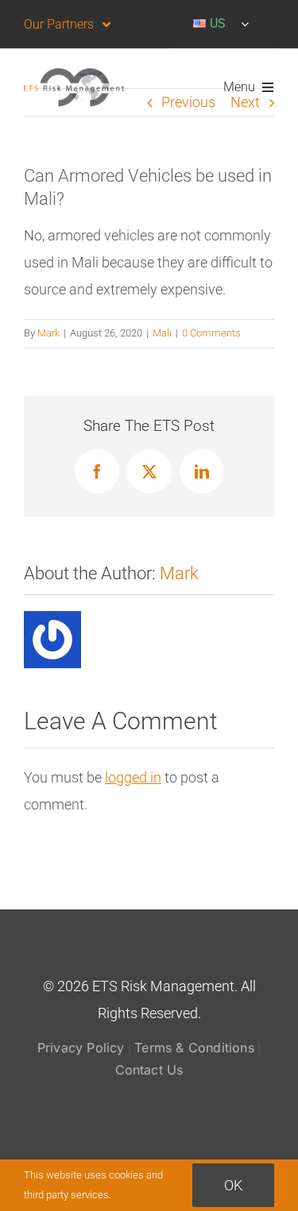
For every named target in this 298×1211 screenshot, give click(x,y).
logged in (133, 777)
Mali (162, 333)
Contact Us (149, 1070)
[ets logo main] (74, 75)
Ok (233, 1185)
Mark (48, 333)
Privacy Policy (81, 1047)
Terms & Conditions (194, 1047)
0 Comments (211, 333)
